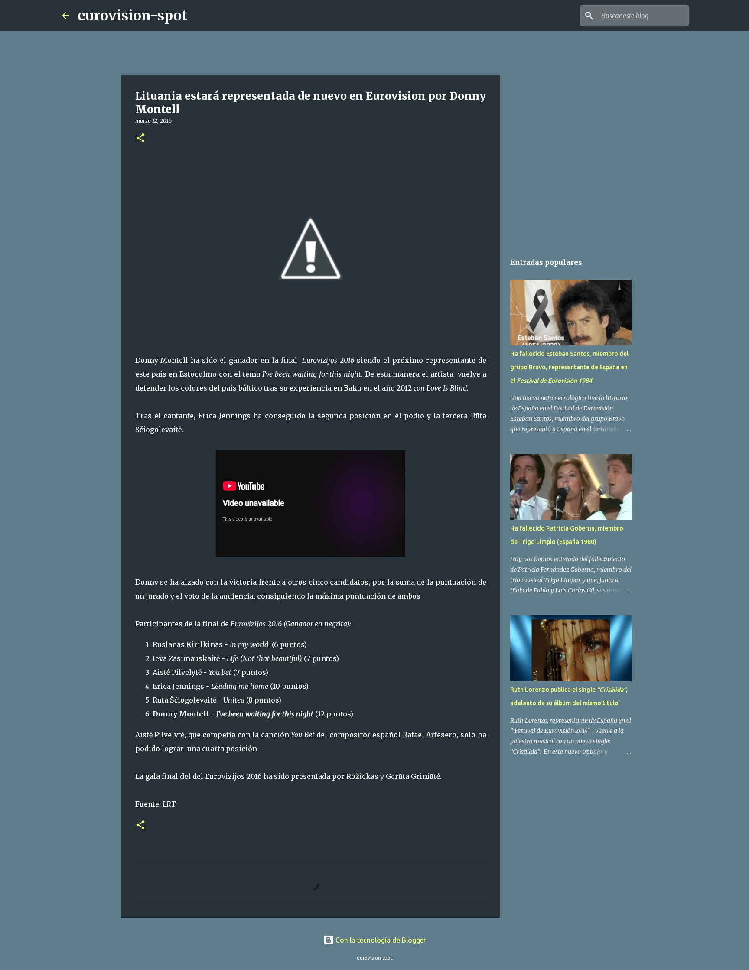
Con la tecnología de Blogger (380, 940)
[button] (140, 138)
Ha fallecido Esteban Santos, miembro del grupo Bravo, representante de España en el (569, 367)
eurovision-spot (132, 15)
